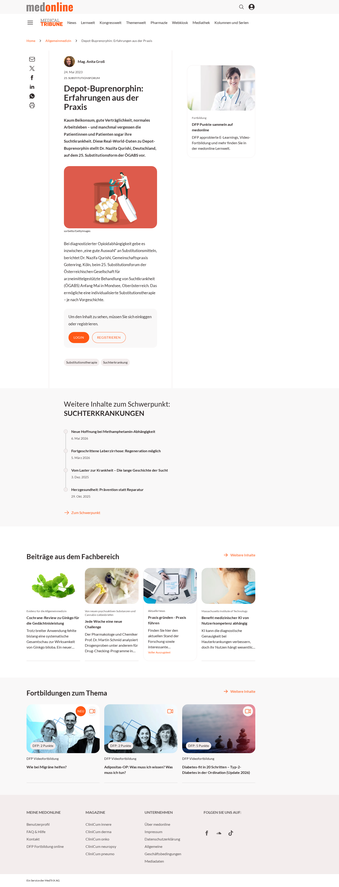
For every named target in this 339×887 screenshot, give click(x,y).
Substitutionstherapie (81, 362)
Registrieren (109, 337)
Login (79, 337)
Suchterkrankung (115, 362)
